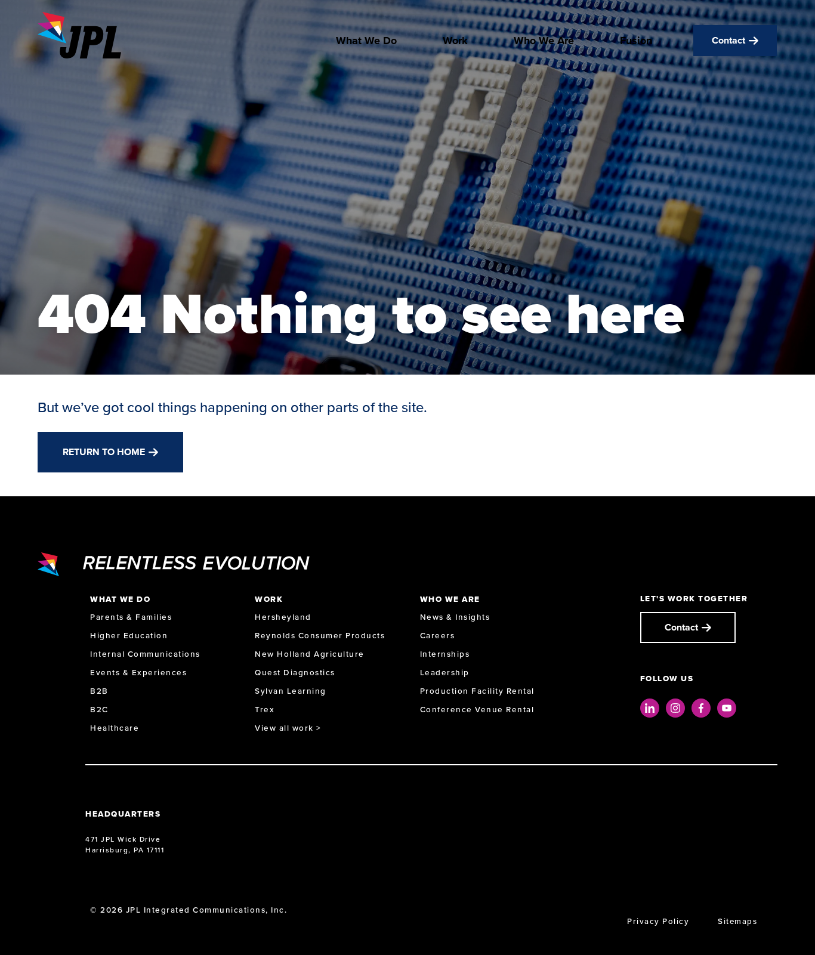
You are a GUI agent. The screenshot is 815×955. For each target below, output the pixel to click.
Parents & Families (131, 617)
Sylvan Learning (290, 691)
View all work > (288, 728)
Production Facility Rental (477, 691)
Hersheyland (283, 617)
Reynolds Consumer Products (320, 635)
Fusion (636, 40)
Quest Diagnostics (295, 672)
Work (455, 40)
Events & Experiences (138, 672)
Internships (445, 654)
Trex (264, 709)
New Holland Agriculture (310, 654)
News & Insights (455, 617)
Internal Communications (145, 654)
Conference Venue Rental (477, 709)
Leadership (445, 672)
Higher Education (129, 635)
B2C (99, 709)
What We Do (366, 40)
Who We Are (544, 40)
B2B (99, 691)
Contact (728, 40)
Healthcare (114, 728)
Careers (437, 635)
